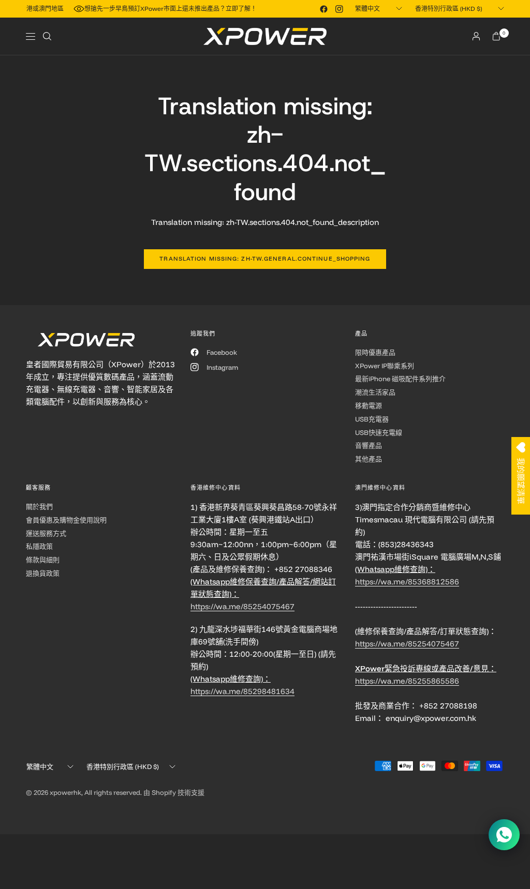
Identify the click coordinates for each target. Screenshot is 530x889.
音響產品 (368, 445)
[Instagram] (339, 9)
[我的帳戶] (476, 36)
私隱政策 (39, 546)
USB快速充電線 (378, 432)
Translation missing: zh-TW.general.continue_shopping (264, 258)
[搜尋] (47, 36)
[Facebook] (323, 9)
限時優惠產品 (375, 352)
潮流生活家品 (375, 392)
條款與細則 (43, 559)
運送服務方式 (46, 533)
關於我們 (39, 506)
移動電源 (368, 405)
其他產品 (368, 459)
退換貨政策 (43, 573)
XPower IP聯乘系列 (384, 365)
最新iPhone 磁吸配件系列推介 (400, 378)
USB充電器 (372, 419)
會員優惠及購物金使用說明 (66, 520)
